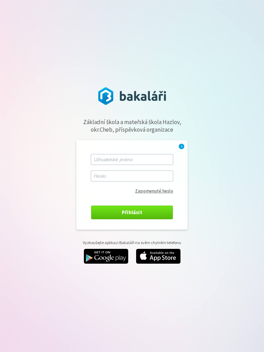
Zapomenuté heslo (154, 191)
